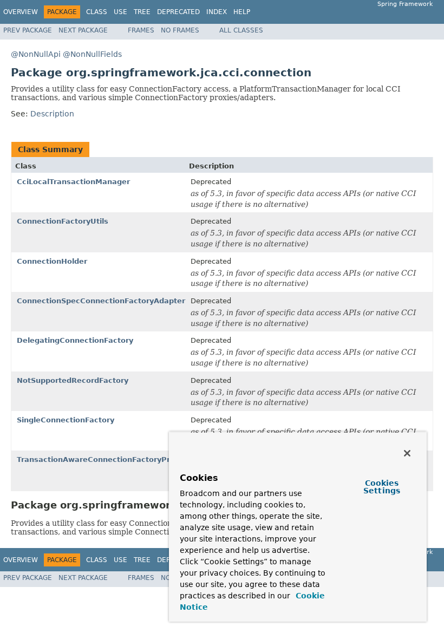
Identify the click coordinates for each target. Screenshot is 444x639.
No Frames (180, 30)
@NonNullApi (36, 54)
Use (120, 12)
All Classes (241, 30)
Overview (20, 12)
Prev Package (27, 30)
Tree (142, 12)
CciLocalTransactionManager (73, 182)
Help (241, 12)
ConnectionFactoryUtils (62, 221)
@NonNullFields (92, 54)
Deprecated (178, 12)
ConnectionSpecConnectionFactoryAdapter (101, 301)
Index (216, 12)
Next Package (83, 30)
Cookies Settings (381, 487)
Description (52, 113)
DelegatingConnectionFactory (75, 340)
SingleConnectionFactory (65, 420)
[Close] (407, 453)
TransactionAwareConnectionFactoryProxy (100, 459)
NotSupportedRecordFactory (72, 380)
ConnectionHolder (52, 261)
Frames (141, 30)
